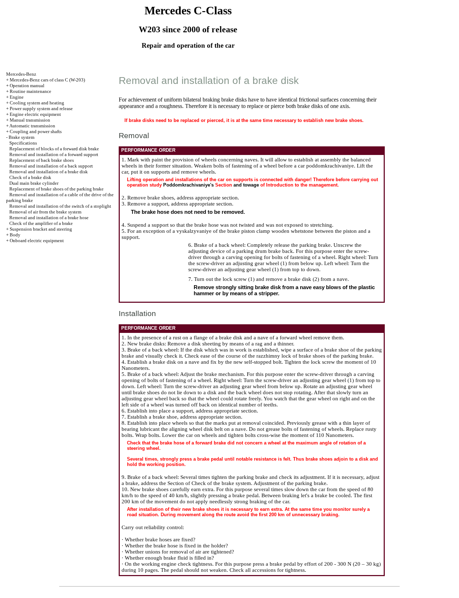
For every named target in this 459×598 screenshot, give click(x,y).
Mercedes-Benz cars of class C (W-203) (47, 80)
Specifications (23, 143)
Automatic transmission (32, 125)
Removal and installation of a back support (51, 166)
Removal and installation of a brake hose (49, 217)
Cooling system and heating (37, 102)
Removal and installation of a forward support (53, 154)
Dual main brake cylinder (33, 183)
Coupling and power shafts (36, 131)
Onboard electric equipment (37, 240)
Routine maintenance (30, 91)
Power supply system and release (41, 108)
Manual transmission (30, 120)
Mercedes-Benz (21, 74)
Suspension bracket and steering (41, 229)
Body (15, 234)
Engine (17, 97)
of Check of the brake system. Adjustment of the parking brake (255, 483)
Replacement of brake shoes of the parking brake (56, 189)
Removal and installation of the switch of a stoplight (60, 206)
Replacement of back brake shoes (41, 160)
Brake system (21, 137)
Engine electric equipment (35, 114)
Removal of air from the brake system (45, 212)
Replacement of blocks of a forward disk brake (54, 148)
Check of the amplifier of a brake (41, 223)
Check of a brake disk (30, 177)
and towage (246, 185)
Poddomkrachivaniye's (188, 185)
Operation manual (27, 85)
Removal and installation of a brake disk (48, 171)
